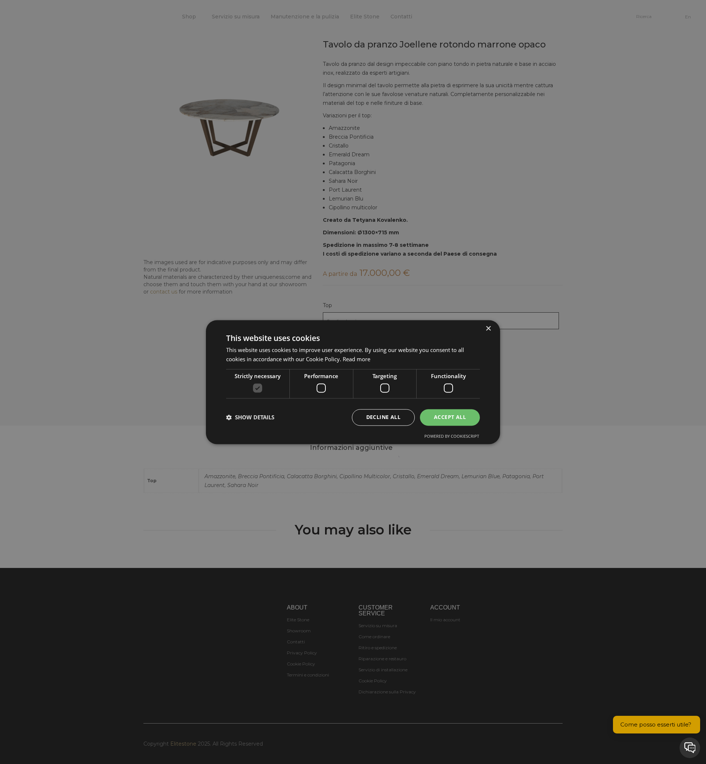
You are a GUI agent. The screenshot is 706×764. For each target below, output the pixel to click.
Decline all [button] (383, 416)
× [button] (488, 328)
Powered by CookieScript (451, 436)
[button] (250, 417)
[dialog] (353, 382)
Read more (356, 359)
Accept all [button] (450, 416)
